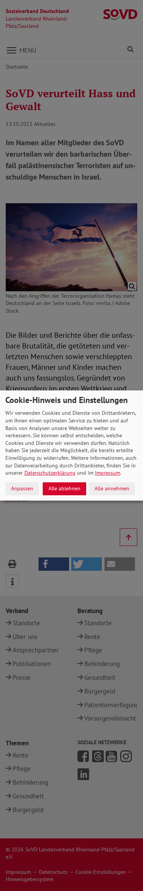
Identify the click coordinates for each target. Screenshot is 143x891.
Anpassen (22, 488)
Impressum (107, 472)
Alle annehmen (112, 488)
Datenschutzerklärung (50, 472)
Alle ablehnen (64, 488)
